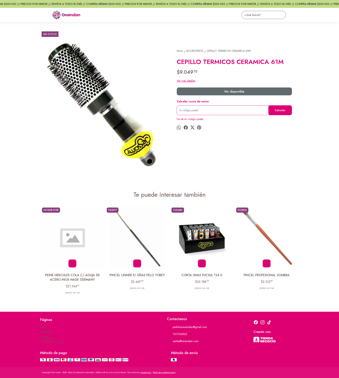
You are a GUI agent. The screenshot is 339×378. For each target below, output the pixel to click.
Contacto (45, 337)
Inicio (43, 327)
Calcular (280, 110)
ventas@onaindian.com (186, 341)
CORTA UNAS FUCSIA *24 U (201, 275)
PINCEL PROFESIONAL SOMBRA (267, 275)
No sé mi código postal (190, 119)
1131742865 (180, 334)
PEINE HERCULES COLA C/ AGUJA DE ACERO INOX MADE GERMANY (72, 277)
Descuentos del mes (51, 342)
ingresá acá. (146, 372)
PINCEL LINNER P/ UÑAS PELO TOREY (137, 275)
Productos (46, 332)
